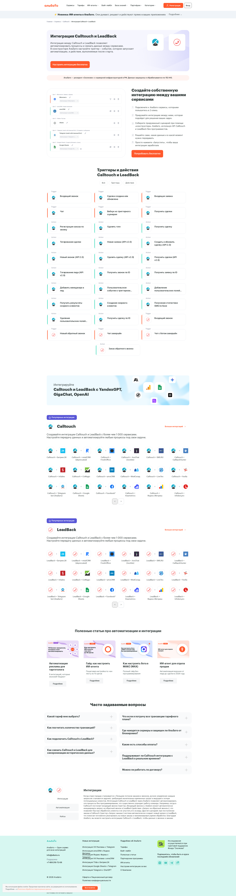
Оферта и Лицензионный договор (97, 877)
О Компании (125, 870)
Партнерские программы (131, 858)
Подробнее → (175, 14)
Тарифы (80, 5)
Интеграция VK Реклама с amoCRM (98, 858)
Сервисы (70, 5)
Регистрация (175, 5)
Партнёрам (135, 5)
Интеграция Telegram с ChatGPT (96, 870)
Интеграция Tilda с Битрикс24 (95, 862)
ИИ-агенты (92, 5)
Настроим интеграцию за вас (133, 866)
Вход (188, 5)
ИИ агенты (125, 862)
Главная (49, 21)
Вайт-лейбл (107, 5)
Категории (149, 5)
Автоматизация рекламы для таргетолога (58, 666)
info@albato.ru (53, 855)
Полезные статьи (128, 854)
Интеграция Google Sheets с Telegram (99, 866)
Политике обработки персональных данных (34, 889)
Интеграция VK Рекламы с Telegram (98, 847)
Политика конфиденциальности (96, 880)
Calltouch (66, 21)
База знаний (120, 5)
